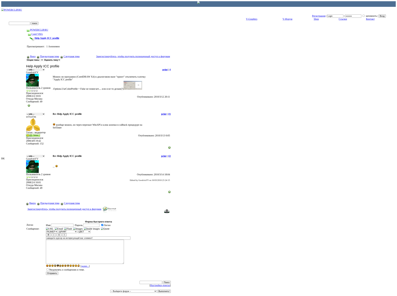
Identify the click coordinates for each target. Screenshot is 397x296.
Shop (316, 19)
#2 (169, 156)
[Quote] (105, 228)
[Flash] (68, 228)
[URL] (50, 228)
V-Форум (287, 19)
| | (345, 16)
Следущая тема (72, 56)
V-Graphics (251, 19)
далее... (85, 266)
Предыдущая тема (49, 56)
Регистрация (318, 16)
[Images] (78, 228)
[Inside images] (92, 228)
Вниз (33, 56)
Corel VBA (37, 34)
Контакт (370, 19)
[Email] (59, 228)
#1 (169, 114)
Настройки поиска (160, 285)
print (165, 69)
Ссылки (343, 19)
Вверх (32, 203)
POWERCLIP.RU (39, 30)
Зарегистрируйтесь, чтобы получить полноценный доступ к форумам (133, 56)
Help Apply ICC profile (47, 38)
